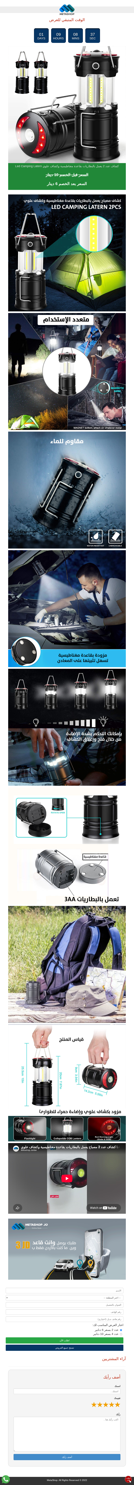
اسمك (117, 1386)
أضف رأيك (67, 1457)
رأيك (118, 1414)
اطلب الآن (64, 1340)
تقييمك (117, 1398)
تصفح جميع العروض (64, 1347)
